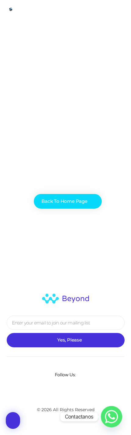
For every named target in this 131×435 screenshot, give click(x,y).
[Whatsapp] (111, 416)
